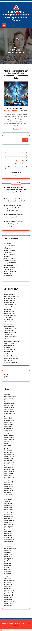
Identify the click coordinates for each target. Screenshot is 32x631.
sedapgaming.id (9, 420)
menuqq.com (8, 278)
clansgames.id (8, 533)
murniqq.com (8, 276)
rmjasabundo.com (9, 324)
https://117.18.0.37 (10, 267)
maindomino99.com (10, 261)
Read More (16, 129)
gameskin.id (7, 550)
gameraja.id (7, 443)
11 (9, 160)
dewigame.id (8, 450)
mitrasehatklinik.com (10, 337)
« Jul (15, 175)
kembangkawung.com (10, 328)
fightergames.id (9, 539)
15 (23, 160)
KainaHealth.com (9, 347)
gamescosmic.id (9, 471)
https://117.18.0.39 (10, 250)
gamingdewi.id (8, 399)
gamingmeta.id (8, 516)
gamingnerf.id (8, 505)
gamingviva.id (8, 606)
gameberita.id (8, 488)
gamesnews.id (8, 475)
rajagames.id (8, 441)
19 (12, 163)
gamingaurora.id (9, 456)
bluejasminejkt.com (10, 315)
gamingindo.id (8, 597)
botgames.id (8, 537)
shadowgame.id (9, 454)
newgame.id (7, 493)
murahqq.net (7, 256)
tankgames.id (8, 546)
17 (5, 163)
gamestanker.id (8, 586)
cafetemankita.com (10, 322)
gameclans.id (8, 554)
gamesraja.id (8, 418)
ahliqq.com (7, 248)
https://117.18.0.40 (10, 271)
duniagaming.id (8, 405)
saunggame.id (8, 452)
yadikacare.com (9, 352)
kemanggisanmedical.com (12, 341)
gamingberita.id (8, 458)
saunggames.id (8, 431)
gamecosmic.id (8, 484)
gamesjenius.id (8, 424)
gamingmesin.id (9, 591)
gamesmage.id (8, 529)
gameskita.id (8, 394)
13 (16, 160)
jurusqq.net (7, 252)
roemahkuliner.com (9, 300)
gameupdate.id (8, 486)
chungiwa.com (8, 330)
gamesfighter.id (9, 527)
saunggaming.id (9, 411)
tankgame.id (7, 582)
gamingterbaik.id (9, 407)
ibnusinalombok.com (10, 356)
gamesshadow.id (9, 416)
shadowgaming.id (9, 414)
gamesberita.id (8, 473)
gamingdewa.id (8, 401)
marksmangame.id (9, 580)
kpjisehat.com (8, 334)
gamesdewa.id (8, 422)
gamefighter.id (8, 559)
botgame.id (7, 567)
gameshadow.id (9, 439)
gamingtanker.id (9, 520)
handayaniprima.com (10, 305)
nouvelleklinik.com (9, 345)
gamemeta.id (8, 557)
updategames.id (9, 480)
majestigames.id (9, 435)
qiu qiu (6, 377)
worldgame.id (8, 501)
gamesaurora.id (8, 465)
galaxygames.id (9, 478)
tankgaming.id (8, 584)
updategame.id (8, 497)
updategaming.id (9, 469)
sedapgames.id (9, 433)
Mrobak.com (8, 317)
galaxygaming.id (9, 463)
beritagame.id (8, 499)
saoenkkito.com (9, 303)
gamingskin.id (8, 507)
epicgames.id (8, 544)
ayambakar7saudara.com (11, 296)
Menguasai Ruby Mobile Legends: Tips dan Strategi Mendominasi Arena (14, 208)
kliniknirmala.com (9, 343)
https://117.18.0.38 (10, 263)
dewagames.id (8, 429)
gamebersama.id (9, 437)
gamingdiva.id (8, 599)
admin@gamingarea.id (10, 110)
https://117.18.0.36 (10, 246)
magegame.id (8, 576)
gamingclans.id (8, 510)
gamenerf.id (7, 552)
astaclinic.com (8, 354)
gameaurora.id (8, 482)
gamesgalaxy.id (9, 467)
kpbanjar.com (8, 339)
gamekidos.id (8, 588)
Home (15, 39)
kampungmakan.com (10, 307)
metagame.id (8, 569)
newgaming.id (8, 461)
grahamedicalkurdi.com (11, 358)
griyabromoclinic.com (10, 362)
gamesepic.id (8, 531)
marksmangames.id (10, 548)
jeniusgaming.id (9, 409)
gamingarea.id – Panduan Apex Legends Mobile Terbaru (16, 17)
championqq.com (9, 269)
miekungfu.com (8, 320)
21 (19, 163)
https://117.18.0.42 (10, 254)
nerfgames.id (8, 535)
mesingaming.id (9, 601)
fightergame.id (8, 571)
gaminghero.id (8, 593)
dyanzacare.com (9, 360)
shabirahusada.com (10, 349)
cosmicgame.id (8, 495)
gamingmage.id (8, 514)
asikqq (6, 374)
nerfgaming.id (8, 518)
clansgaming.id (8, 512)
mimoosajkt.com (9, 326)
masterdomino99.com (10, 265)
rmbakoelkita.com (9, 311)
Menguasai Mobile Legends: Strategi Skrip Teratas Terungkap (14, 224)
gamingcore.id (8, 595)
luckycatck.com (8, 309)
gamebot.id (7, 561)
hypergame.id (8, 578)
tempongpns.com (9, 298)
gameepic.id (7, 565)
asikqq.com (7, 244)
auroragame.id (8, 490)
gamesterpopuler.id (10, 397)
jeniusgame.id (8, 503)
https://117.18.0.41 (10, 259)
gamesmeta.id (8, 525)
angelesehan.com (9, 313)
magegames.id (8, 542)
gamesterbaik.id (9, 426)
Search (16, 135)
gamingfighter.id (9, 522)
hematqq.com (8, 273)
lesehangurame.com (10, 294)
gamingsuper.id (8, 603)
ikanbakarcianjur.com (10, 332)
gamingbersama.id (9, 403)
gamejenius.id (8, 448)
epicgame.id (7, 574)
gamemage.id (8, 563)
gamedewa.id (8, 446)
